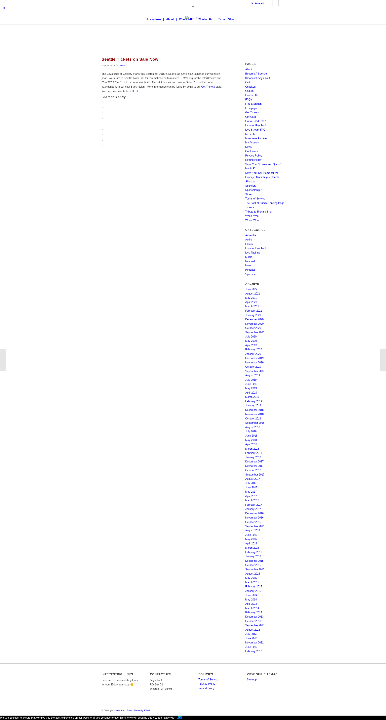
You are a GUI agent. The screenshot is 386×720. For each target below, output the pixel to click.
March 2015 (252, 582)
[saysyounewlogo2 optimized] (193, 31)
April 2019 (251, 392)
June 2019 (251, 384)
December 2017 (254, 461)
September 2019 (254, 371)
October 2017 (253, 470)
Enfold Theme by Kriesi (138, 710)
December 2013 (254, 616)
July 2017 (251, 483)
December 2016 (254, 513)
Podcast (250, 269)
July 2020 (251, 336)
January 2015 (253, 590)
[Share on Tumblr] (107, 134)
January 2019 (253, 405)
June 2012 (251, 646)
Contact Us (251, 95)
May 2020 (251, 340)
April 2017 (251, 496)
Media (248, 256)
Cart (247, 82)
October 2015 (253, 565)
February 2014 (253, 612)
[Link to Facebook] (269, 3)
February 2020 (253, 349)
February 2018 (253, 452)
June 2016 (251, 534)
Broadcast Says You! (257, 78)
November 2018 (254, 414)
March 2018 (252, 448)
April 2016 (251, 543)
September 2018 (254, 422)
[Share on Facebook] (107, 101)
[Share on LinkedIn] (107, 129)
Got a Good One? (255, 121)
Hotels (249, 243)
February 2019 (253, 401)
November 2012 (254, 642)
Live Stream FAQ (255, 129)
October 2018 (253, 418)
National (250, 261)
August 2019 (252, 375)
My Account (258, 3)
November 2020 (254, 323)
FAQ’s (249, 99)
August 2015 (252, 573)
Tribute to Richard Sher (258, 211)
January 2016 (253, 556)
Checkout (250, 86)
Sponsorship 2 (253, 189)
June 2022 (251, 289)
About (248, 69)
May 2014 (251, 599)
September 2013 (254, 625)
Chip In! (249, 90)
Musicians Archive (256, 138)
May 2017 (251, 491)
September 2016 (254, 526)
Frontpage (251, 108)
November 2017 (254, 465)
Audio (248, 239)
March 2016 (252, 547)
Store (248, 194)
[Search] (239, 19)
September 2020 (254, 332)
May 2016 (251, 539)
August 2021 (252, 293)
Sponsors (250, 185)
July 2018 (251, 431)
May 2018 (251, 440)
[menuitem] (256, 3)
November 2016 (254, 517)
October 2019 (253, 366)
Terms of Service (255, 198)
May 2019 (251, 388)
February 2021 (253, 310)
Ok (180, 717)
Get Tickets (208, 86)
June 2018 (251, 435)
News (122, 65)
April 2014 (251, 603)
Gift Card (250, 116)
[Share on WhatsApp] (107, 118)
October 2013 (253, 621)
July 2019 (251, 379)
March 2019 (252, 396)
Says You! (120, 710)
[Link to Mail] (281, 3)
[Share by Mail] (107, 145)
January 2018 (253, 457)
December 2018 (254, 409)
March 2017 (252, 500)
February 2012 (253, 651)
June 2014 (251, 595)
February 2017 (253, 504)
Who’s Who (252, 215)
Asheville (250, 235)
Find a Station (253, 103)
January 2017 (253, 508)
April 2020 (251, 345)
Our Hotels (251, 151)
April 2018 (251, 444)
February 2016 (253, 552)
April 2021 (251, 302)
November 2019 (254, 362)
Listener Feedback (256, 125)
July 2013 (251, 633)
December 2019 (254, 358)
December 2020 (254, 319)
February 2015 (253, 586)
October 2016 (253, 522)
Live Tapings (252, 252)
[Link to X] (275, 3)
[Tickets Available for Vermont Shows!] (3, 360)
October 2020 (253, 327)
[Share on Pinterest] (107, 123)
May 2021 (251, 297)
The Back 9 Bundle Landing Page (264, 203)
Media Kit (250, 134)
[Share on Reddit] (107, 140)
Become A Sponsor (256, 73)
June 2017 (251, 487)
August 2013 (252, 629)
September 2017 (254, 474)
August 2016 (252, 530)
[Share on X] (107, 107)
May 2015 (251, 577)
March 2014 (252, 608)
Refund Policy (253, 159)
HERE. (136, 91)
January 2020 (253, 353)
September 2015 (254, 569)
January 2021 (253, 315)
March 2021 (252, 306)
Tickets (249, 207)
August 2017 (252, 478)
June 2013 (251, 638)
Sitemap (250, 181)
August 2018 (252, 427)
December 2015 (254, 560)
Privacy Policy (253, 155)
